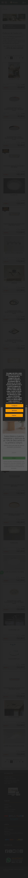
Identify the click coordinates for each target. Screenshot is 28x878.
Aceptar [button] (14, 415)
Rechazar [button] (14, 410)
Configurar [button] (14, 405)
